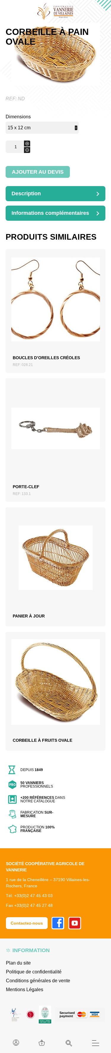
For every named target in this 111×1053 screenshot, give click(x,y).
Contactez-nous (27, 923)
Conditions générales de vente (38, 980)
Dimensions (18, 116)
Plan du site (18, 962)
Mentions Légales (24, 989)
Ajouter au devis (38, 172)
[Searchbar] (69, 1043)
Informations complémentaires (50, 213)
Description (26, 193)
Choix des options (55, 561)
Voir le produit (55, 306)
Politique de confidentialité (34, 971)
